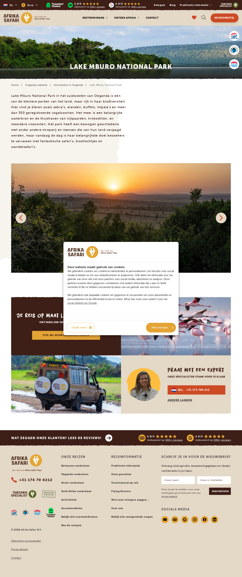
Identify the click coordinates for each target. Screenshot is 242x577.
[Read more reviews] (96, 5)
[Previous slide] (21, 218)
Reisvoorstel (225, 17)
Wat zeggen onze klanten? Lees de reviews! (56, 438)
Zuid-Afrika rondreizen (76, 491)
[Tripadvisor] (174, 519)
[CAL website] (234, 50)
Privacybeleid (19, 549)
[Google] (184, 519)
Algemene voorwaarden (26, 540)
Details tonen (79, 327)
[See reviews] (185, 438)
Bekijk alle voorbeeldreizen (79, 516)
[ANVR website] (234, 64)
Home (15, 85)
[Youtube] (164, 519)
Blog (173, 5)
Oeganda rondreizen (75, 474)
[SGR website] (234, 36)
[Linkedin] (214, 519)
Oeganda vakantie (36, 85)
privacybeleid (169, 496)
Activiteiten (69, 499)
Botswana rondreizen (75, 465)
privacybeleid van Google (82, 303)
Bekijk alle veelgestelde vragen (132, 516)
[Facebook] (204, 519)
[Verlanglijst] (194, 18)
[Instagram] (194, 519)
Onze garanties (121, 474)
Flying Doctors (121, 491)
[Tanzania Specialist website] (23, 494)
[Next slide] (221, 218)
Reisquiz (159, 5)
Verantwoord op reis (124, 482)
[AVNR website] (37, 512)
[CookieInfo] (92, 252)
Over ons (117, 508)
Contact (152, 17)
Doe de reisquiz (71, 525)
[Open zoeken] (203, 18)
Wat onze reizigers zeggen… (130, 499)
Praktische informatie (125, 465)
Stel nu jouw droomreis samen (66, 335)
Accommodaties (72, 508)
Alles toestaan (159, 327)
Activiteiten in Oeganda (68, 85)
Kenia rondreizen (72, 482)
